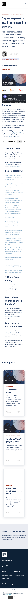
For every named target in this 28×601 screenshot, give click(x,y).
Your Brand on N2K (16, 588)
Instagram (18, 136)
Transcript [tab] (22, 141)
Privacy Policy (9, 594)
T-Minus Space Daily (7, 575)
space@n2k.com (10, 316)
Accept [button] (10, 598)
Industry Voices (5, 578)
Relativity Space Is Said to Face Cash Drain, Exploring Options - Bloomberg (14, 185)
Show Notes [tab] (11, 141)
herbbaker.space (15, 166)
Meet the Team (5, 588)
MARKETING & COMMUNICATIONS (10, 59)
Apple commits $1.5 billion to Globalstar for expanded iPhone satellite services (13, 177)
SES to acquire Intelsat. (11, 391)
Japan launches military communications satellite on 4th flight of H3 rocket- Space (13, 200)
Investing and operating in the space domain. (14, 491)
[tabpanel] (14, 248)
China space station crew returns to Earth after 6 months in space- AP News (14, 192)
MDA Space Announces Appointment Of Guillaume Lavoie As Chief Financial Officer (14, 265)
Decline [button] (17, 598)
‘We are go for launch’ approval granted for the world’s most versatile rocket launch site (13, 232)
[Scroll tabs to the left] (3, 141)
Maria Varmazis (14, 53)
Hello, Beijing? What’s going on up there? (14, 440)
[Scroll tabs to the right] (24, 141)
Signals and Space (19, 575)
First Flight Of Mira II (10, 217)
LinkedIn (10, 136)
